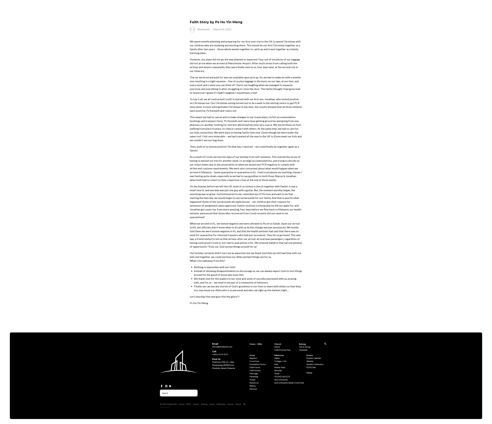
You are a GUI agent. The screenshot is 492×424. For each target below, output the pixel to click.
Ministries (436, 15)
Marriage (254, 373)
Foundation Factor (258, 364)
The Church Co (165, 407)
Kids (276, 364)
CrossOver (254, 361)
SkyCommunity (281, 379)
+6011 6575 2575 (220, 354)
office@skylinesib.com (222, 346)
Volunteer (303, 350)
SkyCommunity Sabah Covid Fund (289, 382)
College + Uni (280, 361)
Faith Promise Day (282, 350)
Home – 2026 (372, 15)
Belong (406, 15)
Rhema (253, 386)
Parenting (254, 376)
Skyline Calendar (313, 358)
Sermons (253, 389)
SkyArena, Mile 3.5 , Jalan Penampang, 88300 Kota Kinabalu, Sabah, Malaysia (223, 365)
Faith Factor (255, 367)
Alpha (276, 358)
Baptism (253, 358)
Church (390, 15)
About (277, 347)
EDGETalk (311, 367)
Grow (420, 15)
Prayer (252, 379)
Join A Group (304, 347)
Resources (254, 382)
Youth (276, 373)
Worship (278, 370)
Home (467, 15)
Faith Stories (255, 370)
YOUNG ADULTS (282, 376)
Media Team (279, 367)
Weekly (309, 361)
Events (453, 15)
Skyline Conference (314, 364)
